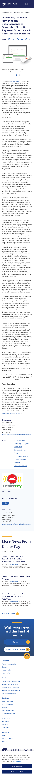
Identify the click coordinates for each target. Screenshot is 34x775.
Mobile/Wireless (19, 440)
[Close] (31, 754)
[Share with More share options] (30, 39)
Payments (27, 444)
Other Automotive (20, 459)
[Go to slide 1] (16, 75)
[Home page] (9, 4)
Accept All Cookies (17, 771)
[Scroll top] (27, 656)
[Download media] (31, 70)
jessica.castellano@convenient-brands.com (16, 435)
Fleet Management (20, 466)
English (5, 503)
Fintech (16, 453)
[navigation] (30, 4)
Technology (18, 444)
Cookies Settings (17, 766)
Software (17, 463)
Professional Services (21, 456)
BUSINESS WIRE (16, 81)
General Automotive (20, 450)
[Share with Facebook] (17, 39)
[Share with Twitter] (13, 39)
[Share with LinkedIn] (9, 39)
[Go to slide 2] (19, 75)
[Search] (26, 4)
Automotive (18, 447)
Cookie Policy (17, 761)
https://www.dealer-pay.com (11, 413)
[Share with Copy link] (26, 39)
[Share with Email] (21, 39)
